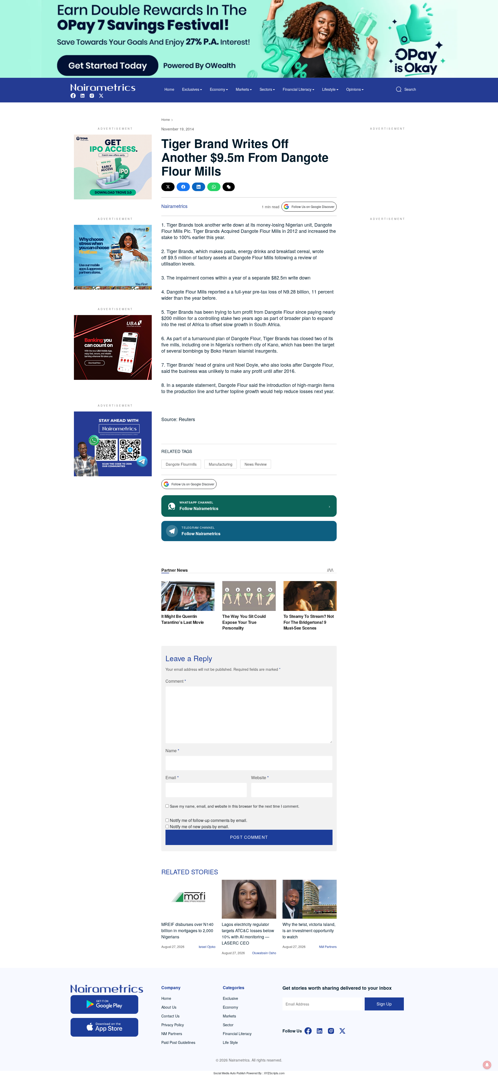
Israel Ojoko (207, 946)
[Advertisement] (385, 167)
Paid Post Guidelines (178, 1042)
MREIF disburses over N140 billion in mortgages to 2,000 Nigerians (187, 930)
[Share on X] (168, 187)
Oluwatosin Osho (264, 953)
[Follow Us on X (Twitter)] (342, 1030)
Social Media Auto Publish (229, 1073)
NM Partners (328, 946)
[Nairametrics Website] (103, 87)
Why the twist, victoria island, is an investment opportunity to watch (308, 930)
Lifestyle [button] (329, 89)
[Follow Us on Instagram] (331, 1030)
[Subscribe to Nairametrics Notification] (487, 1065)
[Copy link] (229, 187)
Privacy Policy (172, 1024)
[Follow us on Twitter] (101, 95)
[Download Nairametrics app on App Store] (104, 1027)
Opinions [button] (353, 89)
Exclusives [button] (190, 89)
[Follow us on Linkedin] (82, 95)
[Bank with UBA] (113, 347)
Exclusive (230, 998)
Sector (228, 1024)
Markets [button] (242, 89)
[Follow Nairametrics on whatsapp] (113, 443)
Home (169, 89)
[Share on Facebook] (183, 187)
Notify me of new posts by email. (199, 826)
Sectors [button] (266, 89)
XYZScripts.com (274, 1073)
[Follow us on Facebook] (73, 95)
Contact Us (170, 1015)
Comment (175, 681)
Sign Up (384, 1004)
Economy (230, 1007)
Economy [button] (217, 89)
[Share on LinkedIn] (198, 187)
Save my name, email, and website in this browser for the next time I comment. (234, 806)
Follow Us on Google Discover (313, 206)
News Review (256, 464)
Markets (229, 1015)
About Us (168, 1007)
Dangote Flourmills (181, 464)
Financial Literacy (237, 1033)
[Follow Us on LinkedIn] (319, 1030)
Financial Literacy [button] (297, 89)
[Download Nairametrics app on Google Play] (104, 1004)
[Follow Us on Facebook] (308, 1030)
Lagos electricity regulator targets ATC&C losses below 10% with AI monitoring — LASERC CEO (248, 933)
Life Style (230, 1042)
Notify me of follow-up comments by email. (208, 820)
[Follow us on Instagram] (91, 95)
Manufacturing (220, 464)
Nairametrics (174, 206)
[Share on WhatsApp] (213, 187)
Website (260, 777)
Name (172, 750)
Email (172, 777)
